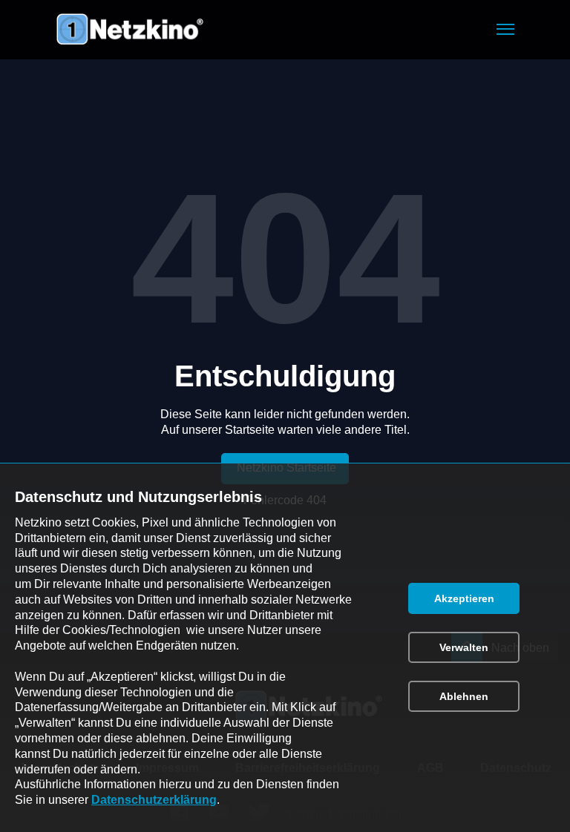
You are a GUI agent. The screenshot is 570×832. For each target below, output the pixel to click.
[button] (505, 29)
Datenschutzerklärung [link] (154, 799)
